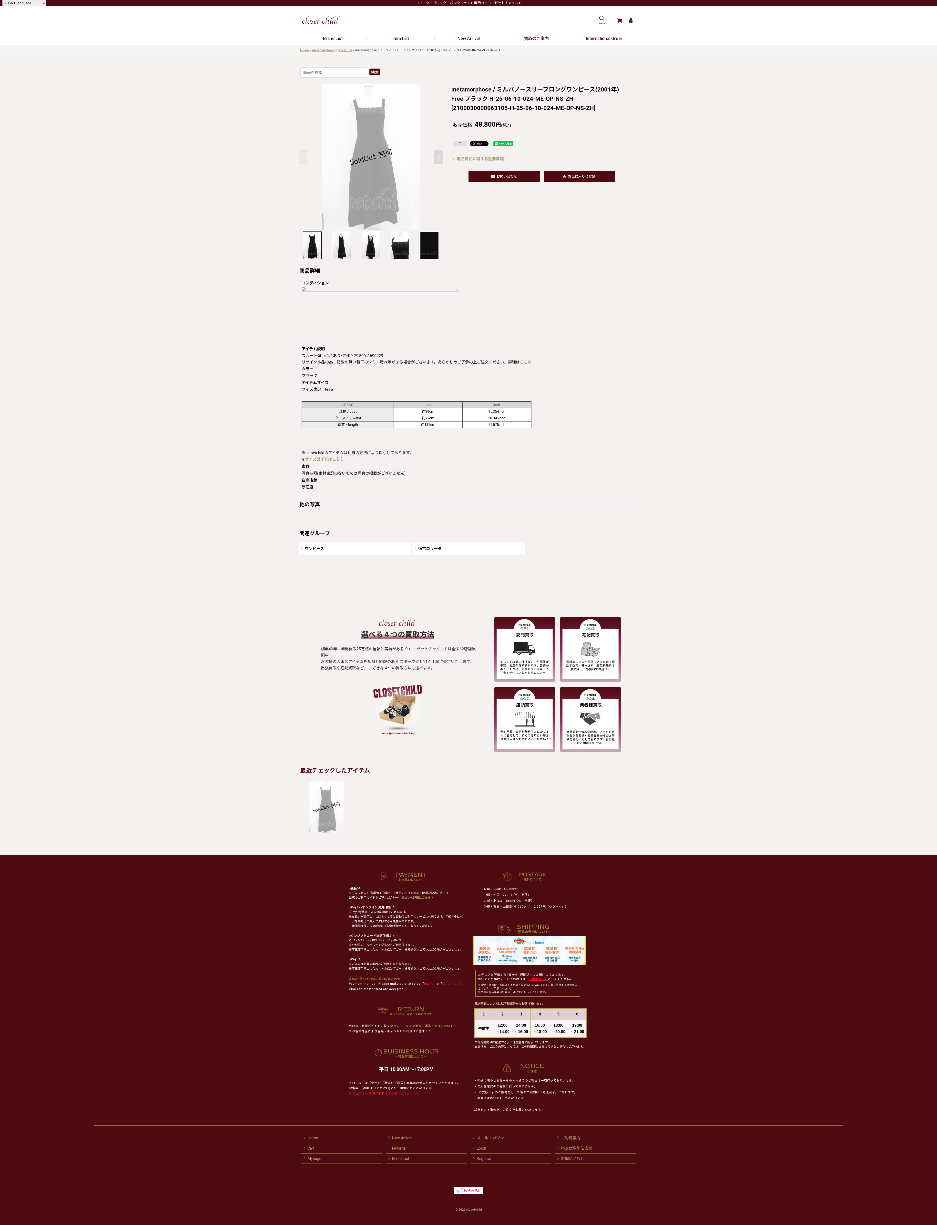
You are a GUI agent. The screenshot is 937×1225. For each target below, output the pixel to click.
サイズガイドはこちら (324, 459)
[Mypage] (631, 20)
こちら (525, 362)
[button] (601, 20)
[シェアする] (460, 143)
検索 (375, 72)
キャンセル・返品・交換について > (430, 1026)
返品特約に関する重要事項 (480, 159)
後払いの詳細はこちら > (417, 897)
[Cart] (619, 20)
